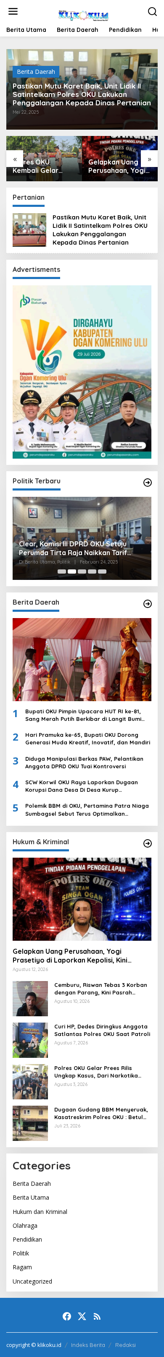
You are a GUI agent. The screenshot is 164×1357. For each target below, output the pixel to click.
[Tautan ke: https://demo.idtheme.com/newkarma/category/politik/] (148, 483)
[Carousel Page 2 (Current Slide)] (72, 571)
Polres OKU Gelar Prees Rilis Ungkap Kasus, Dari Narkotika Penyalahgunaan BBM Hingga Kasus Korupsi (96, 1072)
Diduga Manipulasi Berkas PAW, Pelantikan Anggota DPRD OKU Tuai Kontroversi (84, 762)
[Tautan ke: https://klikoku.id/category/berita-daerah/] (148, 604)
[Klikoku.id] (83, 14)
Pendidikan (27, 1239)
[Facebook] (66, 1316)
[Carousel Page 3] (82, 571)
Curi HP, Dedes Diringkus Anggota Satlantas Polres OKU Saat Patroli (102, 1030)
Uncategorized (32, 1281)
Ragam (22, 1267)
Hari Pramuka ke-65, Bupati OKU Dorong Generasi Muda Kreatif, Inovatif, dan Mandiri (87, 738)
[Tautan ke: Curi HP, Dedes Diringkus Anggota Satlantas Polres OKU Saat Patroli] (30, 1039)
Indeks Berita (88, 1344)
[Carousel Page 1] (62, 571)
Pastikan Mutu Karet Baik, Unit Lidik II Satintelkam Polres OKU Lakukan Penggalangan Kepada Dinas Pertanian (82, 94)
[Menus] (13, 11)
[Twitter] (82, 1316)
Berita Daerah (36, 72)
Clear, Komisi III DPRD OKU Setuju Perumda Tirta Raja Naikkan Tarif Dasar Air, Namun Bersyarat (73, 548)
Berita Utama (31, 1197)
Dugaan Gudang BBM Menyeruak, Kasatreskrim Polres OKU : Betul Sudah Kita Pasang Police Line (101, 1113)
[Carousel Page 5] (102, 571)
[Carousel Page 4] (92, 571)
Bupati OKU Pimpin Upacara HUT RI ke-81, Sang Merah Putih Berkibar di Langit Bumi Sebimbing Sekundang (83, 715)
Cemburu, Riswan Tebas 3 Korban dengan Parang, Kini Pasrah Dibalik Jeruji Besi (100, 988)
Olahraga (25, 1225)
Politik (21, 1253)
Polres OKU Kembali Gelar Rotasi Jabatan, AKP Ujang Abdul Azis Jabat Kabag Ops (41, 166)
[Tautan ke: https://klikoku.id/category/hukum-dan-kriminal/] (148, 843)
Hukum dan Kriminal (40, 1212)
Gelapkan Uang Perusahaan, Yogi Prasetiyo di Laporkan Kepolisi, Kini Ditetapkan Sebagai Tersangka (118, 166)
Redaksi (125, 1344)
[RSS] (97, 1316)
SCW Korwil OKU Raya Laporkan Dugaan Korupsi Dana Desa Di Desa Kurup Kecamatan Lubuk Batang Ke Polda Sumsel (85, 786)
